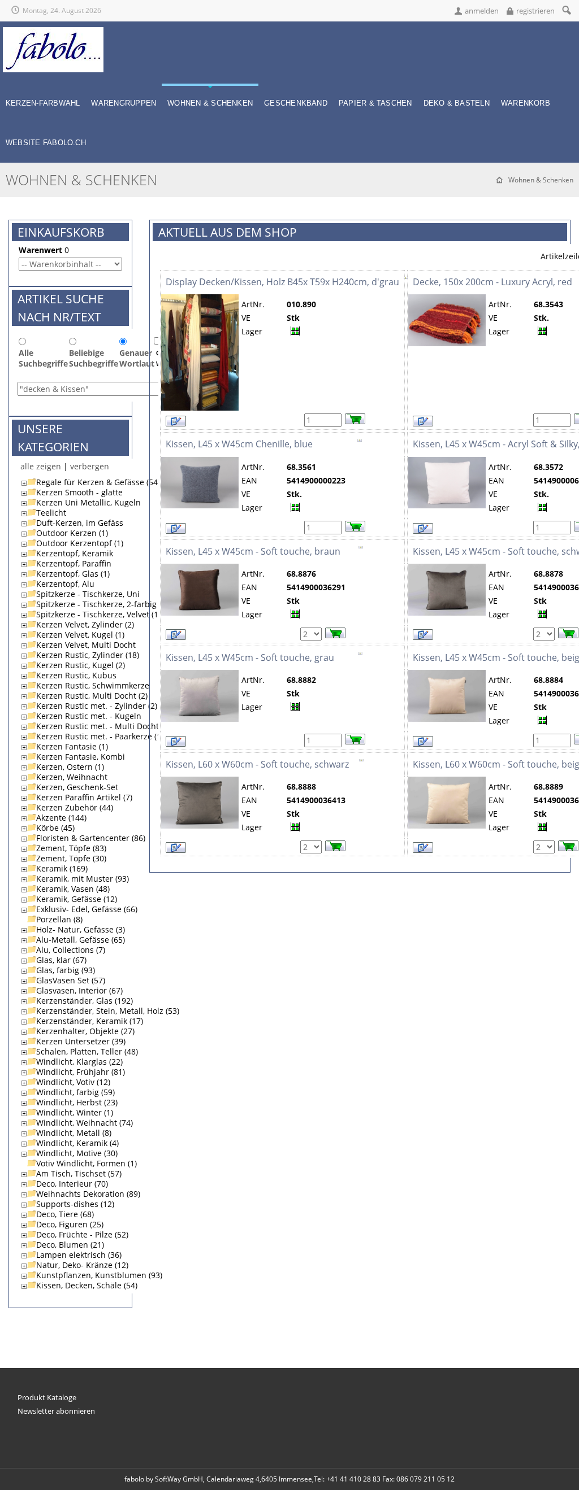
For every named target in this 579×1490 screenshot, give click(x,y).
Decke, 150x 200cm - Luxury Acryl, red (492, 282)
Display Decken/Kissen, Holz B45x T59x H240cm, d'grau (282, 282)
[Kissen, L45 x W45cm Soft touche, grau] (200, 674)
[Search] (566, 9)
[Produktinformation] (406, 282)
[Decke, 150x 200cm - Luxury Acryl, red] (447, 299)
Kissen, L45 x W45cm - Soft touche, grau (250, 657)
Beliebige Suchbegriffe (93, 358)
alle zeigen (40, 466)
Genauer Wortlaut (136, 358)
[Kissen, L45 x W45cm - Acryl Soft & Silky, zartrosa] (447, 461)
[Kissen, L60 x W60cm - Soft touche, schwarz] (200, 781)
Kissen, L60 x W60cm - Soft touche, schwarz (257, 764)
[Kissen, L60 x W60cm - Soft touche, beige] (447, 781)
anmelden (482, 11)
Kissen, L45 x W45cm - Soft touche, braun (253, 551)
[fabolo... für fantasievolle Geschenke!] (53, 32)
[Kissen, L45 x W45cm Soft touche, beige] (447, 674)
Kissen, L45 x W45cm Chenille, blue (239, 444)
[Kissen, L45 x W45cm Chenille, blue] (200, 461)
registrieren (535, 11)
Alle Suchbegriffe (43, 358)
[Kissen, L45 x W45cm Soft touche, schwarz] (447, 568)
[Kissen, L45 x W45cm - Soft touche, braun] (200, 568)
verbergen (89, 466)
